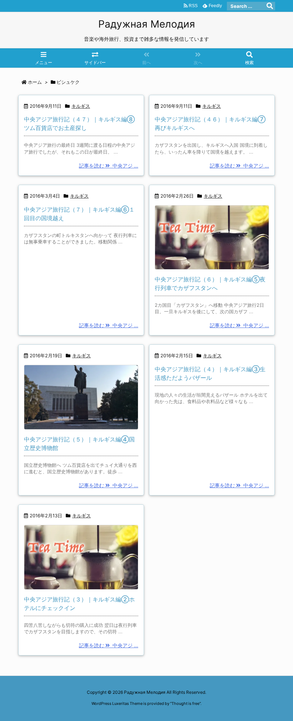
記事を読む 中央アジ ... (108, 166)
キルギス (80, 106)
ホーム (35, 82)
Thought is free (185, 703)
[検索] (269, 6)
